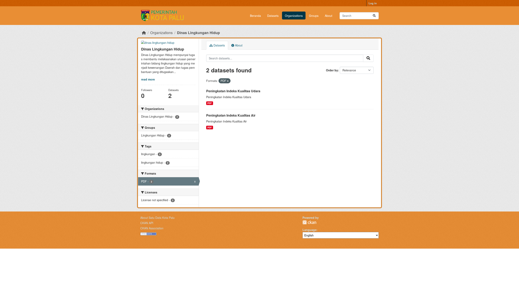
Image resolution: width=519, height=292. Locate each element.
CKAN (309, 222)
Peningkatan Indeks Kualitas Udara (233, 91)
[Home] (144, 32)
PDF (209, 103)
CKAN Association (151, 228)
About (328, 16)
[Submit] (374, 15)
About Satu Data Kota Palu (157, 218)
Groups (313, 16)
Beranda (255, 16)
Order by (332, 70)
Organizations (294, 16)
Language (309, 230)
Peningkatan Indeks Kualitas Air (230, 115)
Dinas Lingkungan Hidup (198, 32)
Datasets (273, 16)
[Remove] (227, 81)
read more (148, 79)
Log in (373, 3)
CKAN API (146, 223)
